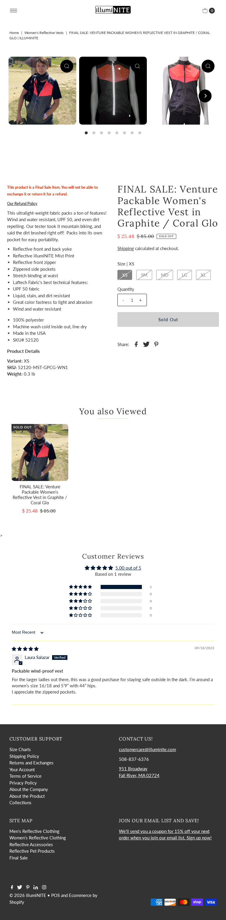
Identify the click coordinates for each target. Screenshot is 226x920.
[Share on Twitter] (146, 343)
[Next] (205, 95)
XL (203, 275)
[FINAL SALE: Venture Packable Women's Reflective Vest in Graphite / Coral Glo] (39, 452)
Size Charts (20, 749)
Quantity (125, 289)
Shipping (125, 248)
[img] (25, 648)
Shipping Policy (24, 756)
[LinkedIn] (36, 887)
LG (184, 275)
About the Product (27, 796)
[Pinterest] (27, 887)
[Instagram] (44, 887)
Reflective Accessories (31, 844)
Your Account (22, 769)
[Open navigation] (13, 10)
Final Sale (18, 857)
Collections (20, 802)
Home (14, 32)
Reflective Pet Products (32, 851)
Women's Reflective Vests (44, 32)
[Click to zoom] (66, 66)
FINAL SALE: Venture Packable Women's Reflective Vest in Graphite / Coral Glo (40, 494)
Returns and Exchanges (31, 762)
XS (124, 275)
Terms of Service (25, 776)
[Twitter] (19, 887)
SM (144, 275)
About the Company (28, 789)
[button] (81, 587)
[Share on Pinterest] (156, 343)
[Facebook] (12, 887)
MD (164, 275)
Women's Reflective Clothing (37, 837)
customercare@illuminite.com (147, 749)
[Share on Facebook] (136, 343)
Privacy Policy (23, 782)
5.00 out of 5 (128, 567)
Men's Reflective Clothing (34, 831)
